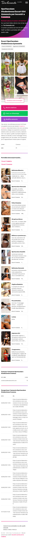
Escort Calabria (7, 161)
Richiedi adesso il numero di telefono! (14, 21)
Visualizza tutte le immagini (14, 100)
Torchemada (9, 2)
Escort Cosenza (7, 164)
